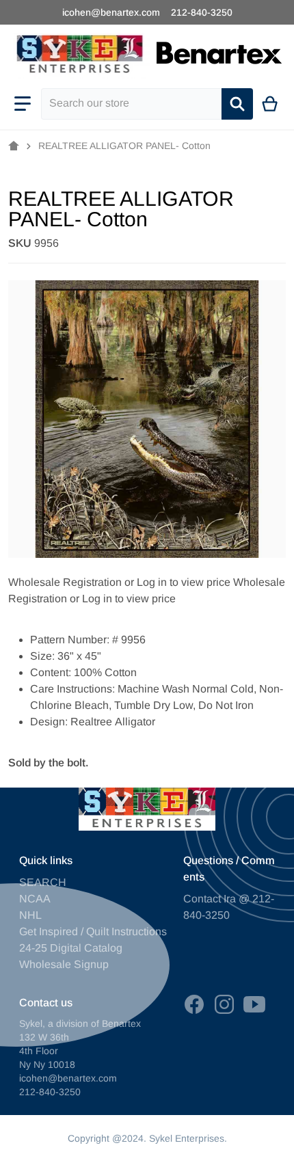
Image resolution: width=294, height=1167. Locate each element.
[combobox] (131, 104)
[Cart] (270, 104)
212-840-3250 (201, 12)
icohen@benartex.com (111, 12)
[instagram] (224, 1004)
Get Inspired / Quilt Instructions (93, 931)
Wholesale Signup (64, 964)
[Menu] (22, 104)
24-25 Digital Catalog (70, 948)
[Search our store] (237, 104)
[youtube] (254, 1004)
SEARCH (42, 882)
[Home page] (13, 146)
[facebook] (194, 1004)
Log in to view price (183, 582)
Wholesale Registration (65, 582)
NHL (30, 915)
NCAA (35, 898)
